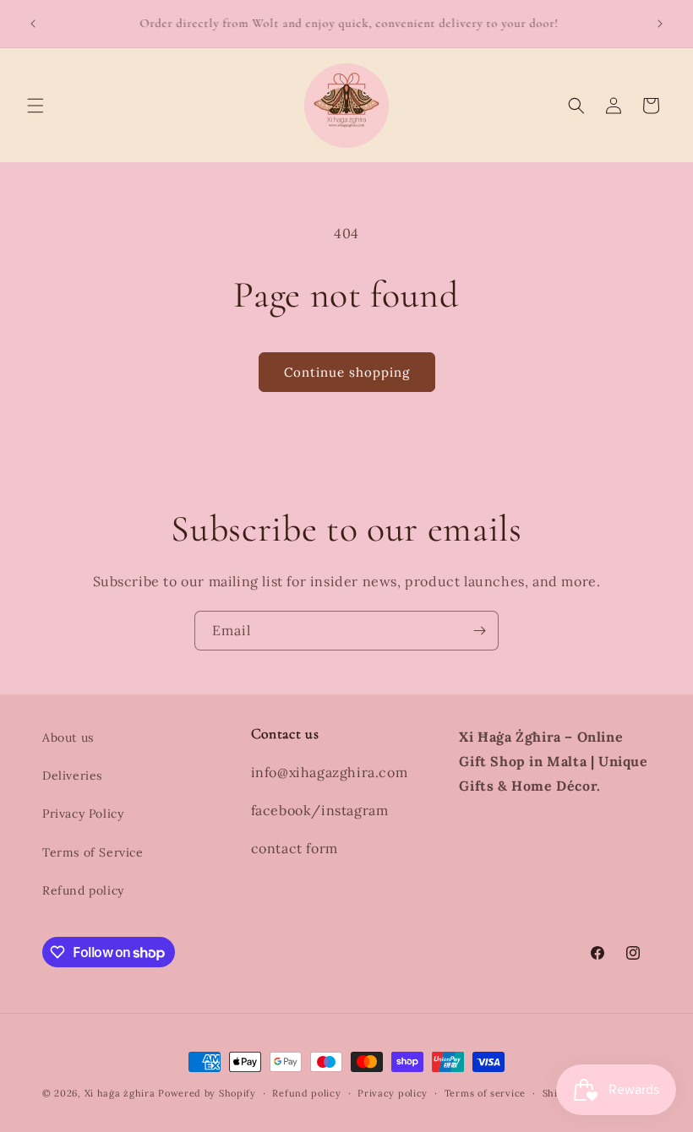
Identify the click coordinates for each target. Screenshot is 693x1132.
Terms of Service (93, 852)
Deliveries (72, 775)
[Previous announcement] (33, 23)
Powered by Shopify (207, 1093)
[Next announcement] (660, 23)
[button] (35, 105)
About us (68, 737)
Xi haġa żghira (120, 1093)
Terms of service (485, 1093)
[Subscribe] (479, 630)
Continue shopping (347, 372)
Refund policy (83, 890)
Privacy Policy (82, 813)
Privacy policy (392, 1093)
